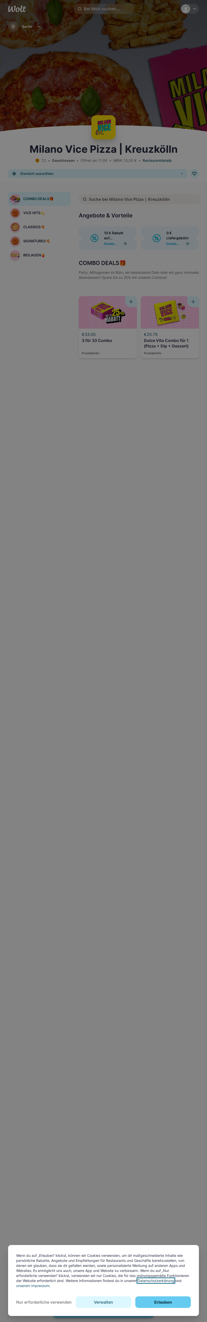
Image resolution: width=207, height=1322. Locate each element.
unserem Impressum (32, 1286)
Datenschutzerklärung (156, 1280)
